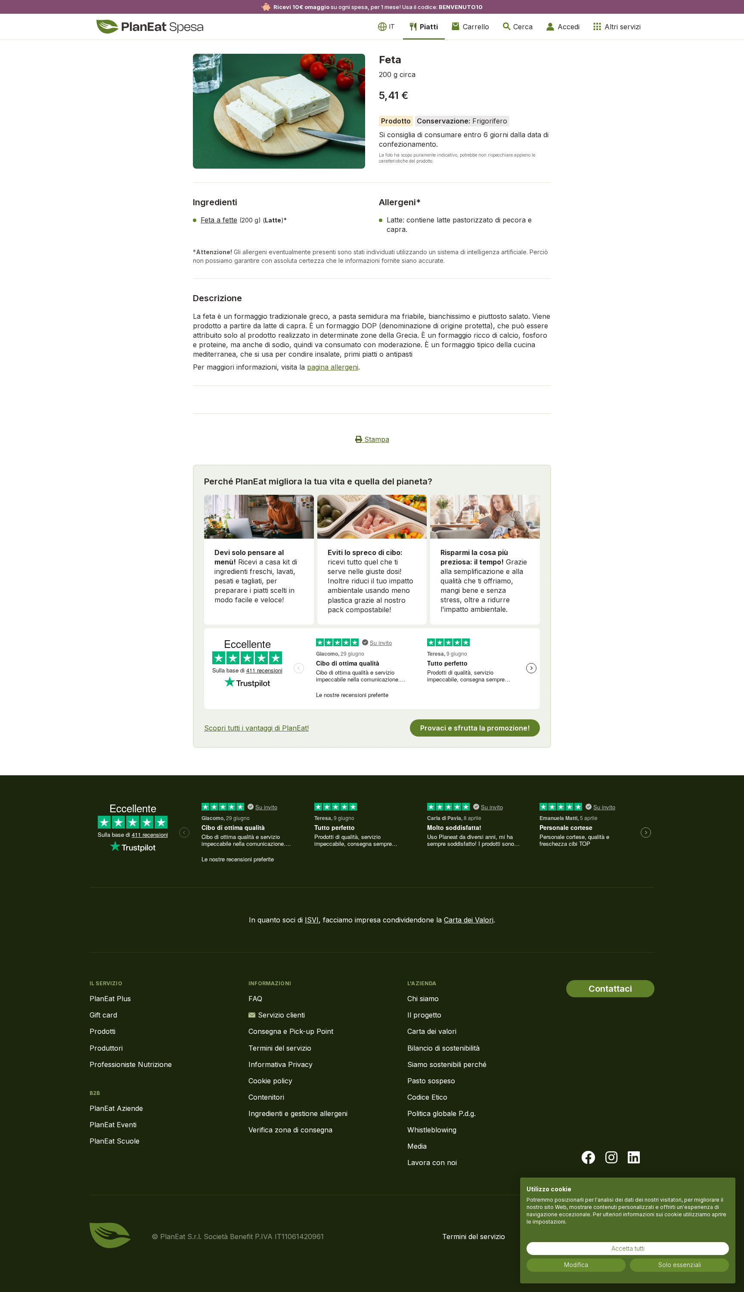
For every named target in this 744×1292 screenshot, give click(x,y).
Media (417, 1146)
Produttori (106, 1048)
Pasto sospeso (431, 1080)
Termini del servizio (279, 1048)
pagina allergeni (332, 367)
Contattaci (610, 989)
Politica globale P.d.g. (441, 1113)
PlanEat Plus (110, 998)
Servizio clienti (281, 1015)
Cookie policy (270, 1080)
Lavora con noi (432, 1162)
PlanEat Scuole (115, 1141)
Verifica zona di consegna (290, 1129)
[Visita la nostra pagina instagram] (611, 1157)
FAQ (255, 998)
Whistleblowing (431, 1129)
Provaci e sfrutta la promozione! (475, 728)
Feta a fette (219, 220)
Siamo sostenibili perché (447, 1064)
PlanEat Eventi (113, 1124)
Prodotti (102, 1031)
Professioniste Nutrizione (131, 1064)
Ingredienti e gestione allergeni (297, 1113)
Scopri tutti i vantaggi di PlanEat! (256, 728)
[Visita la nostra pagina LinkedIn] (634, 1157)
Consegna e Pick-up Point (290, 1031)
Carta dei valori (431, 1031)
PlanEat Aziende (116, 1108)
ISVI (312, 920)
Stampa (375, 439)
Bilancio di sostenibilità (443, 1048)
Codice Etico (427, 1097)
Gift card (103, 1015)
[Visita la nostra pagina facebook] (588, 1157)
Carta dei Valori (468, 920)
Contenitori (266, 1097)
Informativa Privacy (280, 1064)
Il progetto (424, 1015)
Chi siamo (423, 998)
